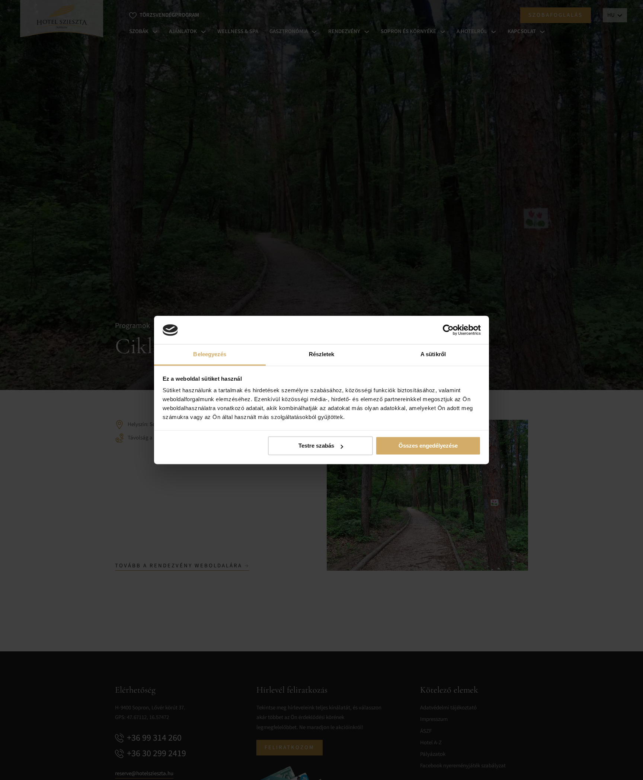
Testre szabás (316, 446)
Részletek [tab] (322, 354)
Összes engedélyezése (428, 446)
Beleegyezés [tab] (209, 354)
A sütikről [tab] (433, 354)
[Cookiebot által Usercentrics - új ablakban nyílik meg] (448, 330)
